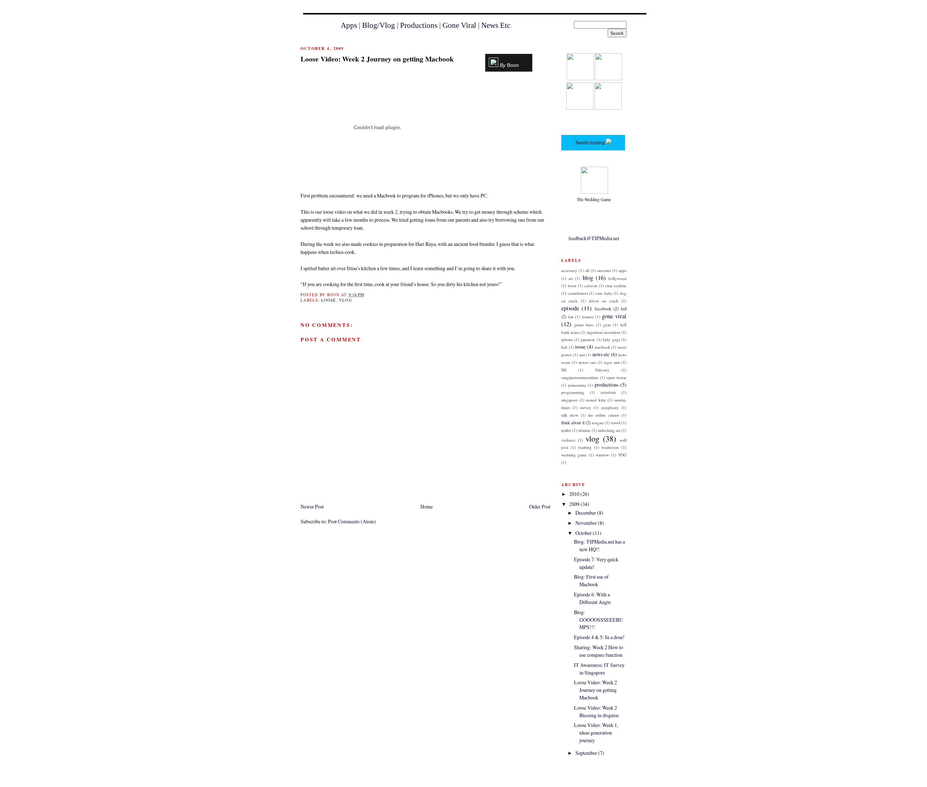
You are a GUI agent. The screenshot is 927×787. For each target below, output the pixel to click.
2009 (574, 504)
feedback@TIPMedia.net (594, 238)
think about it (572, 423)
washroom (610, 447)
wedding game (574, 455)
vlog (345, 300)
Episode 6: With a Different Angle (592, 598)
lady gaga (611, 339)
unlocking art (609, 430)
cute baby (604, 293)
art (571, 278)
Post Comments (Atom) (352, 521)
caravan (590, 285)
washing (585, 447)
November (586, 522)
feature (587, 316)
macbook (602, 347)
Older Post (539, 506)
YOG (622, 455)
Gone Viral (459, 25)
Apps (349, 25)
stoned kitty (596, 400)
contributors (578, 293)
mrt (582, 354)
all (587, 270)
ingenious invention (603, 332)
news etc (600, 354)
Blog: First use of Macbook (591, 580)
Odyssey (602, 370)
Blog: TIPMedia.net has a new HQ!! (599, 545)
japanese (588, 339)
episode (570, 308)
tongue (598, 422)
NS (563, 370)
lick (564, 347)
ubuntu (584, 430)
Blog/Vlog (378, 25)
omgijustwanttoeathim (579, 377)
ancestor (604, 270)
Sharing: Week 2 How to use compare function (598, 651)
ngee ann (612, 362)
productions (606, 384)
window (602, 455)
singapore (569, 400)
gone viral (614, 316)
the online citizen (603, 415)
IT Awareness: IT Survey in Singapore (599, 668)
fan (571, 316)
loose (328, 300)
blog (588, 277)
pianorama (577, 385)
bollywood (617, 278)
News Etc (495, 25)
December (586, 512)
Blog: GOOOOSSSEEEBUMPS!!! (598, 620)
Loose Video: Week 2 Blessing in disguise (596, 711)
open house (616, 377)
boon (572, 285)
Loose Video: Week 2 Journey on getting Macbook (377, 59)
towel (615, 422)
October (584, 532)
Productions (418, 25)
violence (568, 440)
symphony (610, 407)
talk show (569, 415)
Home (426, 506)
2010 (574, 493)
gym (607, 324)
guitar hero (583, 324)
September (586, 752)
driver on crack (603, 300)
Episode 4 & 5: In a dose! (599, 637)
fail (623, 309)
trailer (566, 430)
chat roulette (615, 285)
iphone (567, 339)
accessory (569, 270)
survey (585, 407)
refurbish (608, 392)
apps (622, 270)
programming (572, 392)
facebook (603, 309)
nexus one (587, 362)
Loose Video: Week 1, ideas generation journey (596, 733)
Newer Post (312, 506)
